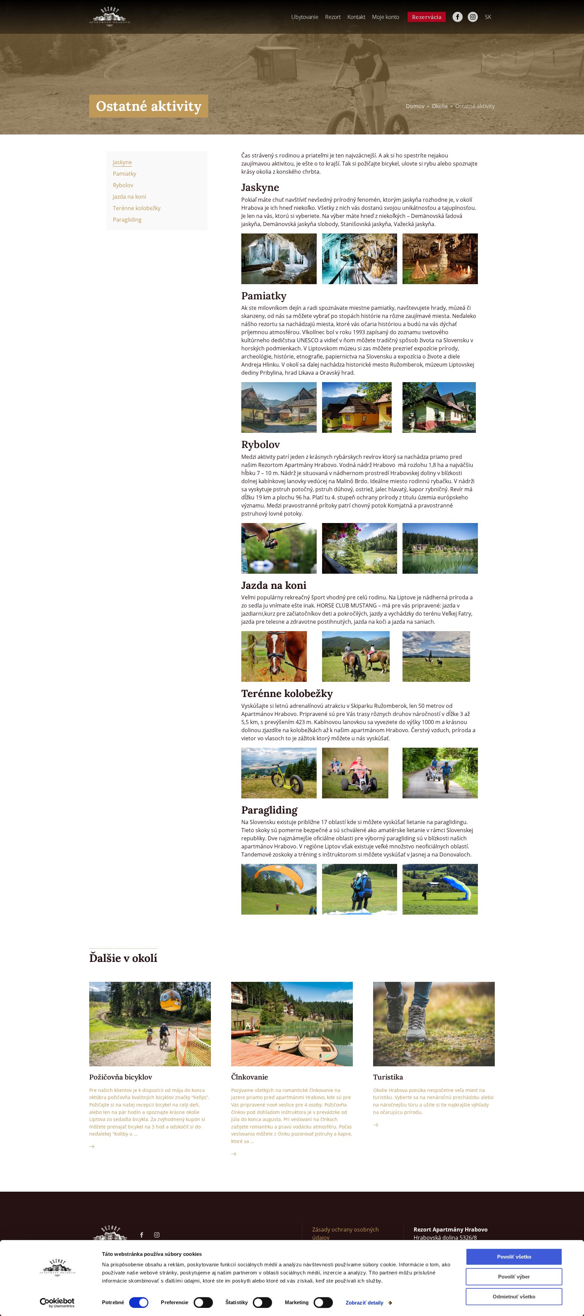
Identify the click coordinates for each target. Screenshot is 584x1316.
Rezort (333, 17)
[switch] (203, 1302)
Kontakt (356, 17)
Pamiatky (124, 173)
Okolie (440, 106)
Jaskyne (122, 162)
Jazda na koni (129, 196)
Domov (415, 106)
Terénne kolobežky (137, 208)
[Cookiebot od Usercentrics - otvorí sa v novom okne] (57, 1303)
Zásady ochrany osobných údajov (345, 1233)
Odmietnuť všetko (514, 1296)
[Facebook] (458, 17)
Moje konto (385, 17)
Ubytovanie (304, 17)
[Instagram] (473, 17)
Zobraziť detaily (365, 1303)
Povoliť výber (514, 1277)
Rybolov (123, 185)
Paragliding (127, 219)
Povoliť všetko (514, 1257)
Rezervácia (427, 17)
